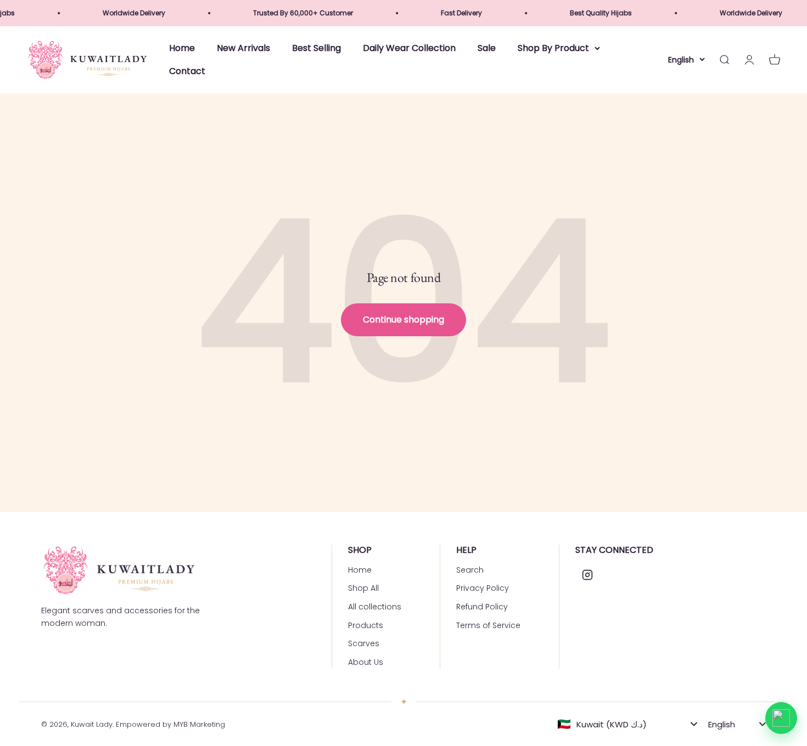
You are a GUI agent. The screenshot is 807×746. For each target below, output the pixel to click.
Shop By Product (553, 48)
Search (470, 569)
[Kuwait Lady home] (118, 570)
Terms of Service (488, 625)
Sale (487, 48)
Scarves (363, 643)
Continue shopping (403, 319)
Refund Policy (482, 606)
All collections (374, 606)
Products (365, 625)
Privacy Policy (482, 588)
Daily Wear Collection (409, 48)
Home (182, 48)
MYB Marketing (199, 724)
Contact (187, 71)
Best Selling (316, 48)
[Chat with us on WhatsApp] (781, 718)
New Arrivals (243, 48)
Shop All (363, 588)
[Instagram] (587, 575)
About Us (365, 662)
